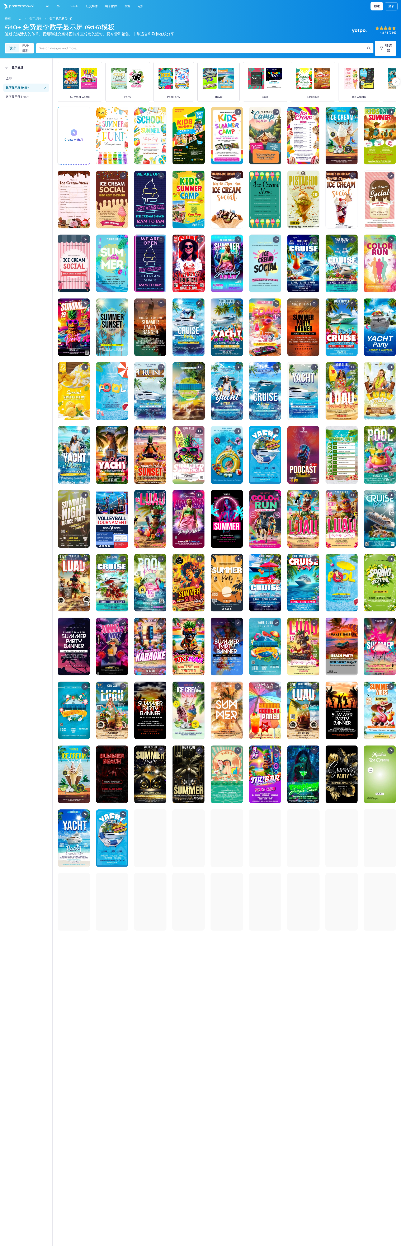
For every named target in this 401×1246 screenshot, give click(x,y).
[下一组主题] (396, 81)
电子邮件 (25, 48)
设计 (12, 48)
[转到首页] (17, 6)
